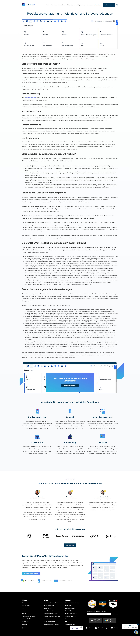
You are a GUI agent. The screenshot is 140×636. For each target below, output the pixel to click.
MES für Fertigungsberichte (51, 613)
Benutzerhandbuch (70, 608)
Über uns (24, 603)
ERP (66, 621)
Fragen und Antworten (71, 613)
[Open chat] (136, 632)
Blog (23, 608)
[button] (130, 626)
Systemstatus (25, 621)
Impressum (24, 624)
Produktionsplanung (30, 97)
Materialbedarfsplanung (71, 624)
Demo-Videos (68, 611)
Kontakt (24, 613)
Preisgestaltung (81, 5)
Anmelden (97, 5)
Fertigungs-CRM (48, 608)
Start (47, 5)
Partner (24, 611)
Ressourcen (90, 5)
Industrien (53, 5)
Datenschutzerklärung (27, 619)
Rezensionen (62, 5)
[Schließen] (138, 624)
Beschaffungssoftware (49, 611)
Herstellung (46, 619)
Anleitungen (68, 605)
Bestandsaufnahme (49, 605)
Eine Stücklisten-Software (50, 621)
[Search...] (117, 5)
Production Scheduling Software (52, 616)
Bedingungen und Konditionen (29, 616)
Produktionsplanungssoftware (51, 603)
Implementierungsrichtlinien (72, 603)
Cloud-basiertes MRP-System (51, 624)
